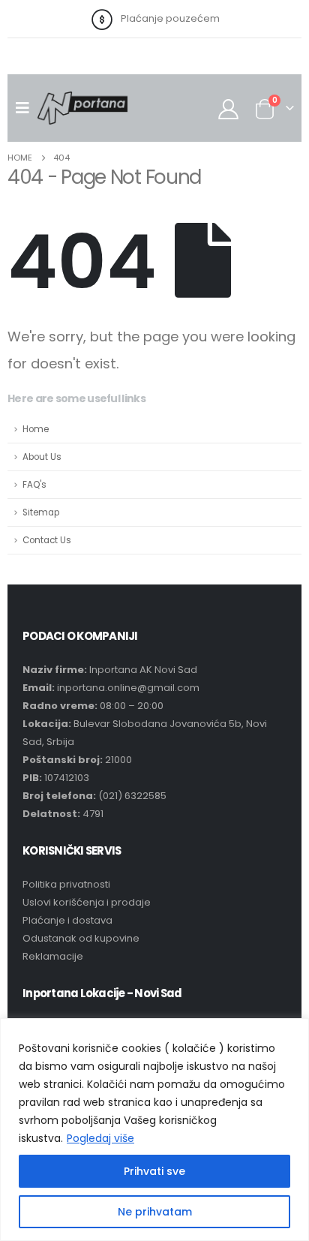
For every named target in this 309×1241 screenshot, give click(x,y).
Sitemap (40, 512)
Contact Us (46, 540)
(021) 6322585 (132, 796)
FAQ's (34, 485)
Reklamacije (52, 956)
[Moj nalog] (229, 108)
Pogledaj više (100, 1138)
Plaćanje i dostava (67, 920)
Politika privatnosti (66, 884)
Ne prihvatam (155, 1211)
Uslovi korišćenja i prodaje (86, 902)
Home (35, 429)
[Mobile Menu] (26, 108)
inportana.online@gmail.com (128, 688)
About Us (42, 457)
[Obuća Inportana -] (83, 108)
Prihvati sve (154, 1171)
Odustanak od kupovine (81, 938)
